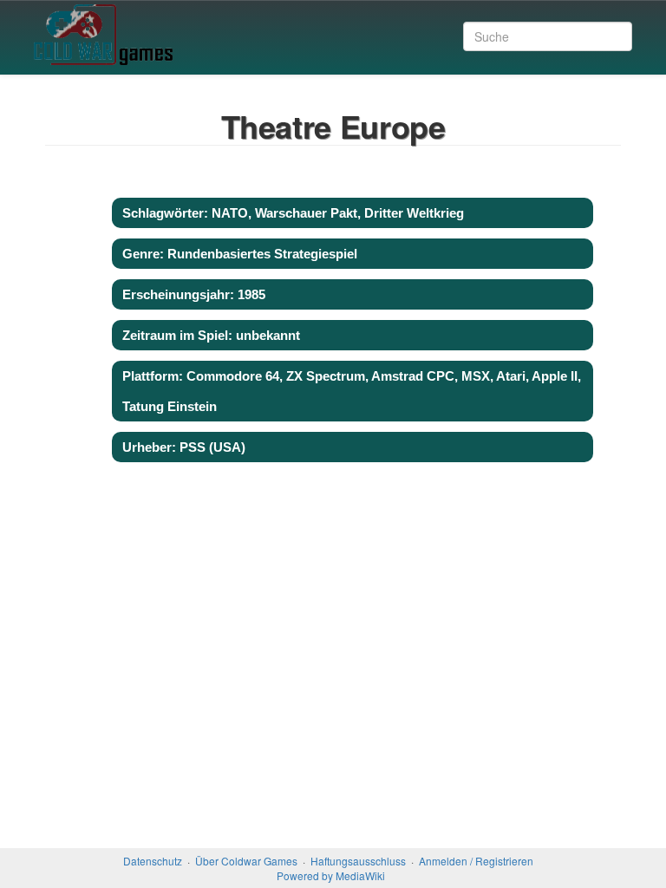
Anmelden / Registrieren (476, 860)
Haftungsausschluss (358, 860)
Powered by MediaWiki (331, 875)
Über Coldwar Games (246, 860)
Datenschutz (152, 860)
